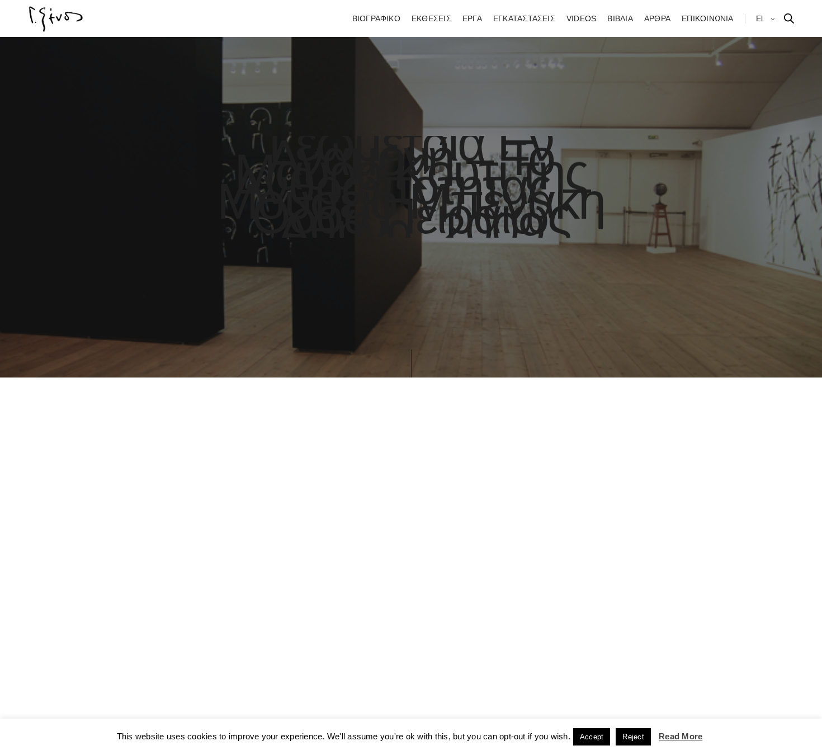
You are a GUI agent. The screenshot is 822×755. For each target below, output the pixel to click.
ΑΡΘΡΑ (657, 18)
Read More (680, 736)
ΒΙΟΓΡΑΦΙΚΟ (376, 18)
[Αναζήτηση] (789, 18)
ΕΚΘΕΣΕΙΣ (431, 18)
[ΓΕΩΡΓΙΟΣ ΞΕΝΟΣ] (56, 18)
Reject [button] (633, 737)
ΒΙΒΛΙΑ (619, 18)
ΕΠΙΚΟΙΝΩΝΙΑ (708, 18)
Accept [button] (591, 737)
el (761, 18)
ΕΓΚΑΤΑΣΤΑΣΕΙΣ (524, 18)
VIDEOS (581, 18)
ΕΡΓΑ (472, 18)
